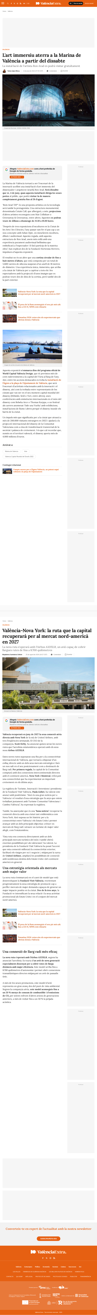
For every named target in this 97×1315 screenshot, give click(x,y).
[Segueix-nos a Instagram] (17, 3)
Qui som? (19, 1276)
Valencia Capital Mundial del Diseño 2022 (19, 456)
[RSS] (20, 3)
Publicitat (73, 1276)
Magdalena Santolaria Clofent (12, 654)
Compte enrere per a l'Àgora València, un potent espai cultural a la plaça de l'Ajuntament (36, 470)
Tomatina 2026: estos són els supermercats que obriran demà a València (39, 318)
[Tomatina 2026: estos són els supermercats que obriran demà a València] (10, 319)
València (6, 49)
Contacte (9, 1276)
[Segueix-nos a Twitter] (14, 3)
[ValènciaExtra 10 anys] (48, 3)
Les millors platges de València (60, 1271)
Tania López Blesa (13, 71)
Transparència (85, 1276)
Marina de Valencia (11, 451)
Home (4, 11)
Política (37, 1267)
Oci (80, 1267)
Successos (72, 1267)
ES (28, 3)
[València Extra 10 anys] (48, 1254)
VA (24, 3)
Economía (46, 1267)
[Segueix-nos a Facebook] (11, 3)
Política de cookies (60, 1276)
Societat (55, 1267)
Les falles (16, 1271)
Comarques (28, 1267)
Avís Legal (29, 1276)
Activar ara (16, 177)
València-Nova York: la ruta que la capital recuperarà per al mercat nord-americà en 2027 (39, 292)
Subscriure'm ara (48, 1239)
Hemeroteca (79, 1271)
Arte (25, 451)
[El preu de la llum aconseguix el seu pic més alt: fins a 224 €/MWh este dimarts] (10, 306)
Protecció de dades (42, 1276)
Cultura (63, 1267)
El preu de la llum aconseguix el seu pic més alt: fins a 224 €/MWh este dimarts (39, 305)
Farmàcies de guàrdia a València (34, 1271)
